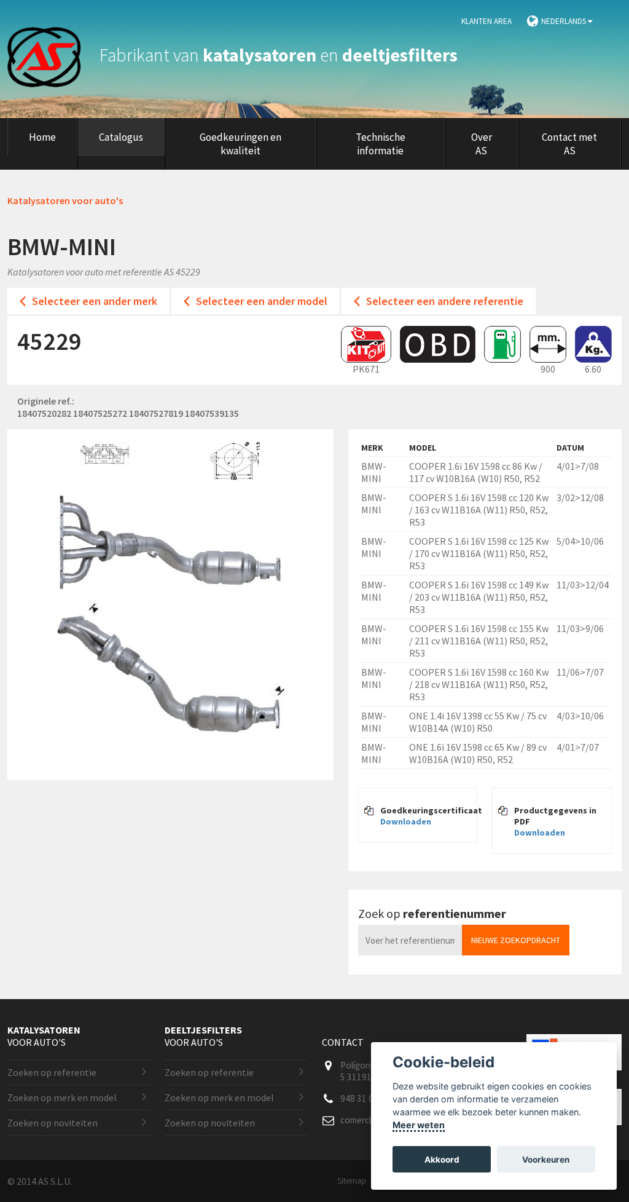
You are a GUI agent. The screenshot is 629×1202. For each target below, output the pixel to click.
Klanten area (486, 21)
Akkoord (441, 1159)
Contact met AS (569, 143)
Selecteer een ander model (261, 301)
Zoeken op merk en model (62, 1097)
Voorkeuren (545, 1159)
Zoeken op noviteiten (52, 1123)
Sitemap (351, 1180)
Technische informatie (380, 143)
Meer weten (419, 1125)
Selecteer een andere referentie (444, 301)
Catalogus (121, 137)
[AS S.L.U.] (51, 54)
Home (42, 137)
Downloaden (405, 821)
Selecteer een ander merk (94, 301)
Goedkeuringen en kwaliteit (240, 143)
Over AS (481, 143)
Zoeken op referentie (51, 1072)
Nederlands (564, 21)
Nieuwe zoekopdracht (515, 940)
